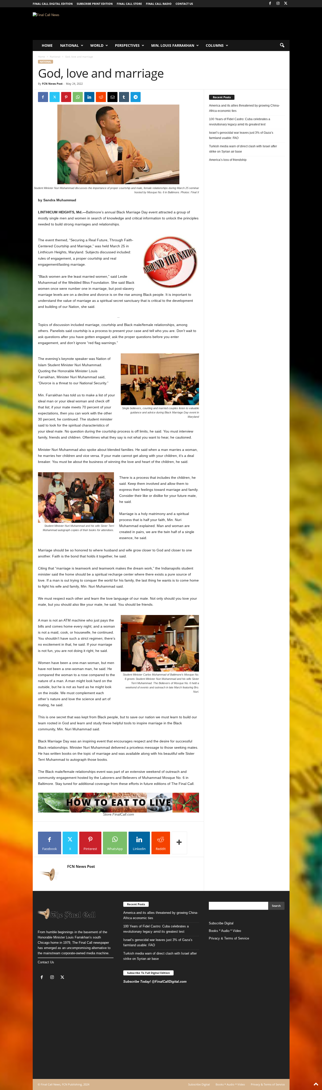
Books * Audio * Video (225, 931)
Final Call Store (129, 4)
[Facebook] (270, 3)
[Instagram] (278, 3)
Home (47, 45)
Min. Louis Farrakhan (172, 45)
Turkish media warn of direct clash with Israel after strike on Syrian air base (243, 149)
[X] (286, 3)
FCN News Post (52, 83)
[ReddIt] (101, 97)
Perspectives (127, 45)
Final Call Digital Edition (53, 4)
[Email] (112, 97)
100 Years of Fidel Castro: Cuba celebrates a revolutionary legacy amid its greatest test (239, 121)
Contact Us (46, 962)
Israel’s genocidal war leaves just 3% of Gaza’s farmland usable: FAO (241, 135)
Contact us (184, 4)
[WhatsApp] (78, 97)
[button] (282, 45)
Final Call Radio (159, 4)
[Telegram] (136, 97)
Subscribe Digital (221, 923)
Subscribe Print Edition (95, 4)
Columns (215, 45)
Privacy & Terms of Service (229, 938)
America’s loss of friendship (228, 160)
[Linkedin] (89, 97)
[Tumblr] (124, 97)
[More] (179, 843)
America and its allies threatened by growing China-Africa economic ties (244, 108)
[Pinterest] (66, 97)
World (96, 45)
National (69, 45)
